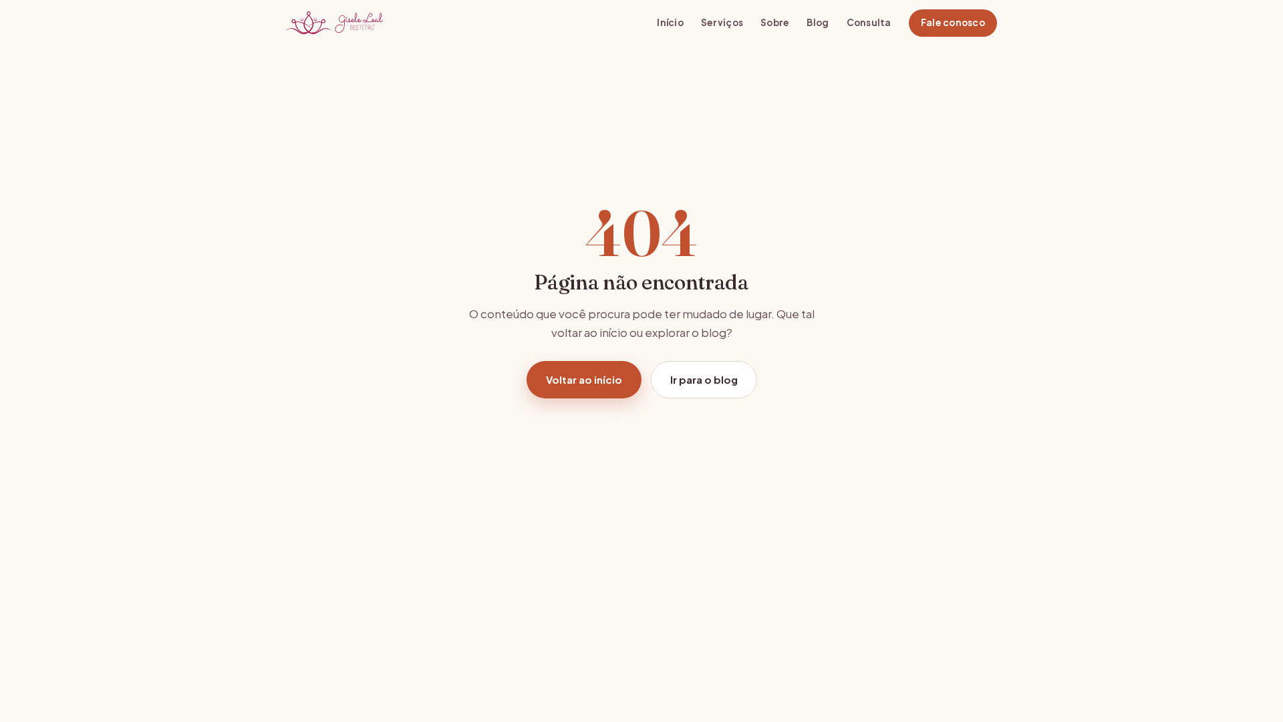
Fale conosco (953, 22)
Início (670, 22)
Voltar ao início (584, 379)
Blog (818, 22)
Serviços (722, 22)
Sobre (774, 22)
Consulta (869, 22)
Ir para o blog (704, 379)
